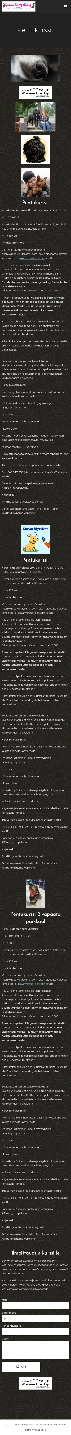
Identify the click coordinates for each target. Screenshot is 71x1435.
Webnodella (39, 1429)
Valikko (65, 6)
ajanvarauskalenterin (32, 258)
